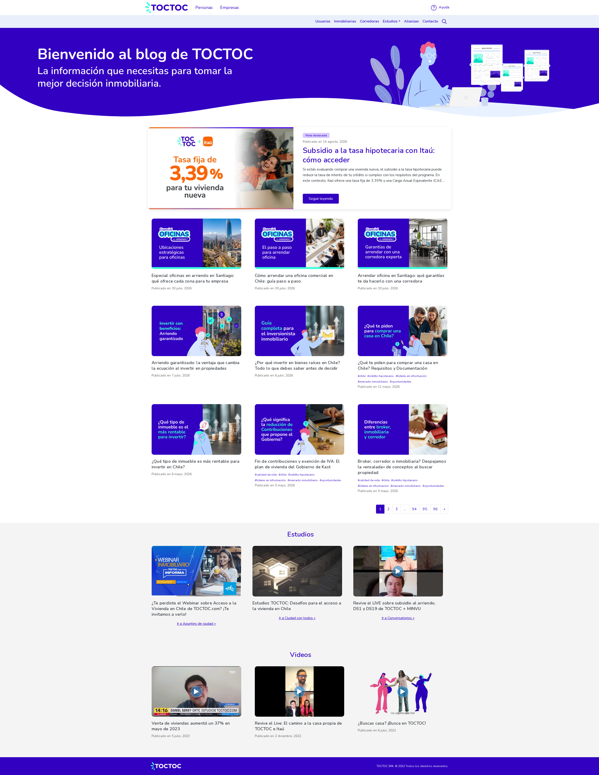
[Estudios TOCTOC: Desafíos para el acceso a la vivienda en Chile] (297, 586)
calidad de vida (266, 474)
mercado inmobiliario (373, 381)
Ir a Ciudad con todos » (297, 618)
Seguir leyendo (321, 198)
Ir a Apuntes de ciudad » (196, 623)
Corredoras (369, 21)
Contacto (430, 21)
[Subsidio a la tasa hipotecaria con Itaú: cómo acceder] (299, 168)
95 (425, 509)
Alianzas (411, 21)
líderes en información (412, 376)
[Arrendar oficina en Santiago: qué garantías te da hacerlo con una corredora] (402, 255)
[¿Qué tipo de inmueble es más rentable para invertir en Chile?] (196, 449)
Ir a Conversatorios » (398, 618)
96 (435, 509)
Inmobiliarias (345, 21)
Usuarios (322, 21)
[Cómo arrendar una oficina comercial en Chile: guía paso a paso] (299, 255)
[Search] (445, 21)
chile (362, 376)
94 (414, 509)
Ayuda (443, 7)
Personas (204, 7)
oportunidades (401, 381)
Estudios (390, 21)
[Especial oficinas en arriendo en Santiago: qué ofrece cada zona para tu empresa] (196, 255)
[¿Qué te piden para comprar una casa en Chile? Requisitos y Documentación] (402, 348)
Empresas (229, 7)
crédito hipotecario (381, 376)
